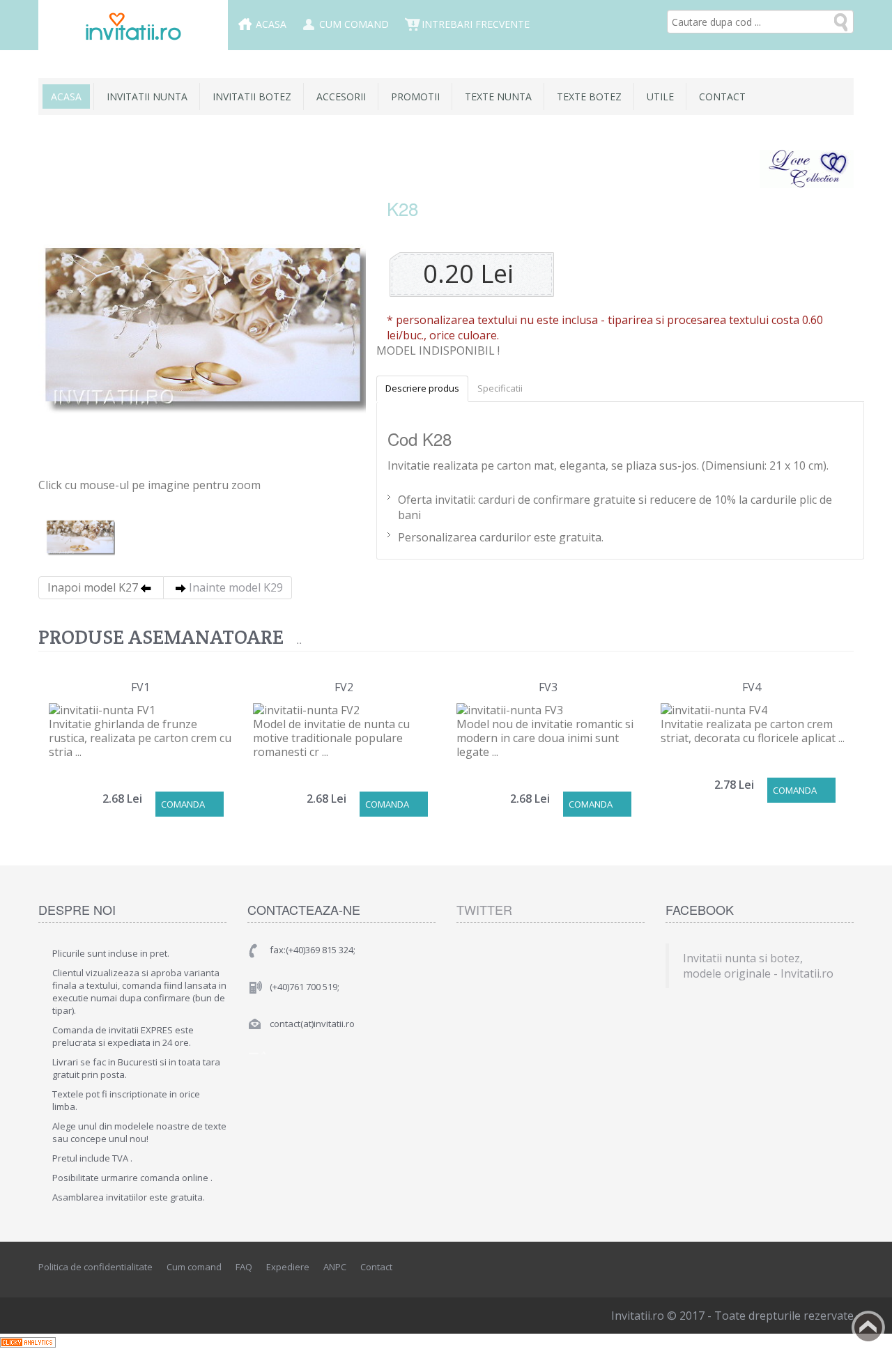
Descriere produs (422, 388)
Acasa (271, 24)
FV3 (548, 687)
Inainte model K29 (236, 587)
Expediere (287, 1267)
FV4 (751, 687)
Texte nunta (498, 96)
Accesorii (341, 96)
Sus (868, 1327)
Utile (660, 96)
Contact (722, 96)
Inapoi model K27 (92, 587)
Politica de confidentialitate (95, 1267)
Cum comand (354, 24)
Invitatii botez (252, 96)
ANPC (334, 1267)
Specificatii (500, 388)
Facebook (781, 1267)
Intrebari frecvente (476, 24)
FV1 (140, 687)
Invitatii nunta (147, 96)
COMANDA (183, 804)
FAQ (244, 1267)
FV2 (343, 687)
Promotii (415, 96)
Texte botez (589, 96)
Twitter (484, 909)
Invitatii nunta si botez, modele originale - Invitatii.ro (758, 965)
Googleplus (843, 1267)
